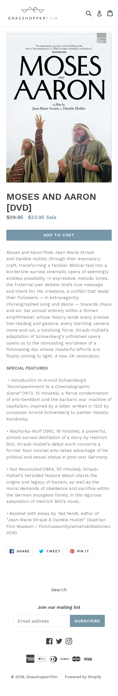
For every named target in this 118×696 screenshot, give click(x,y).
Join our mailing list (59, 607)
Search (59, 589)
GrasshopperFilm (42, 677)
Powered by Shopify (83, 677)
